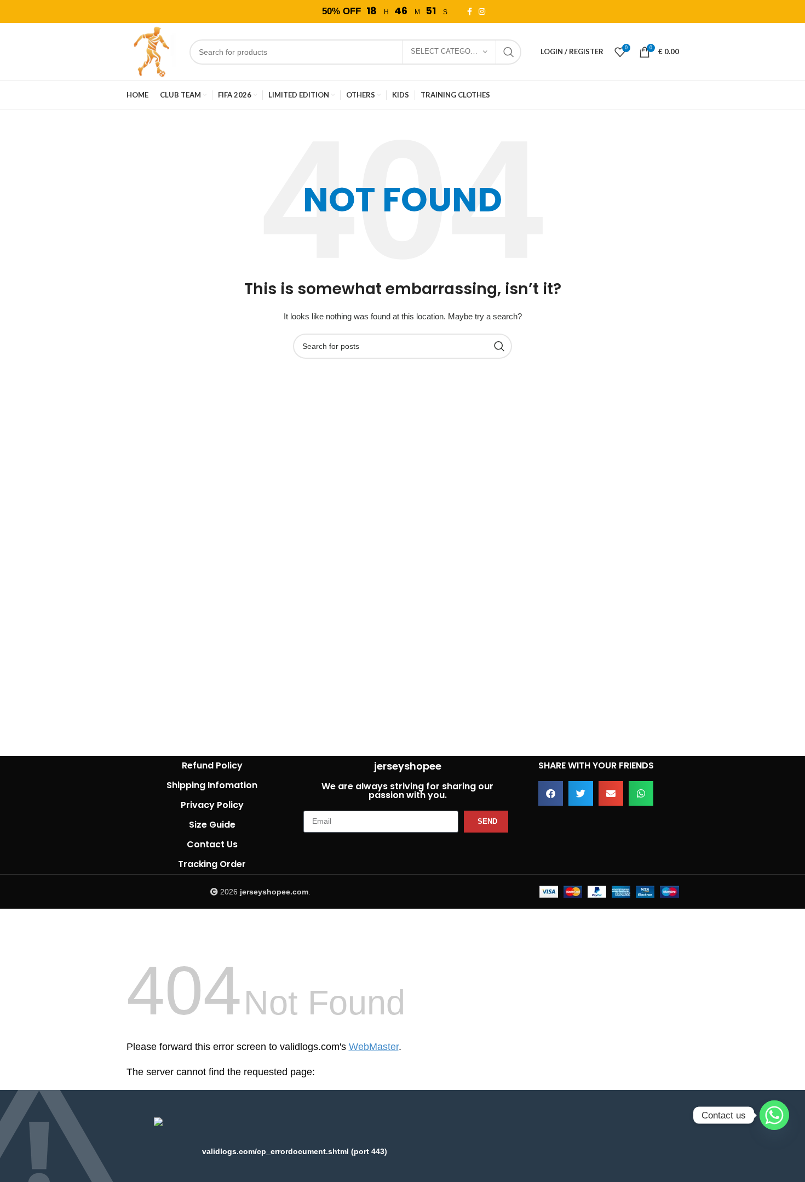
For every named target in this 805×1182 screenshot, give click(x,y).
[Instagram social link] (483, 11)
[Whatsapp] (774, 1115)
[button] (550, 793)
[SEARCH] (508, 52)
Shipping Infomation (211, 785)
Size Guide (212, 824)
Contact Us (212, 844)
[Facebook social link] (471, 11)
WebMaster (374, 1046)
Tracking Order (212, 864)
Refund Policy (212, 765)
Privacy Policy (212, 805)
